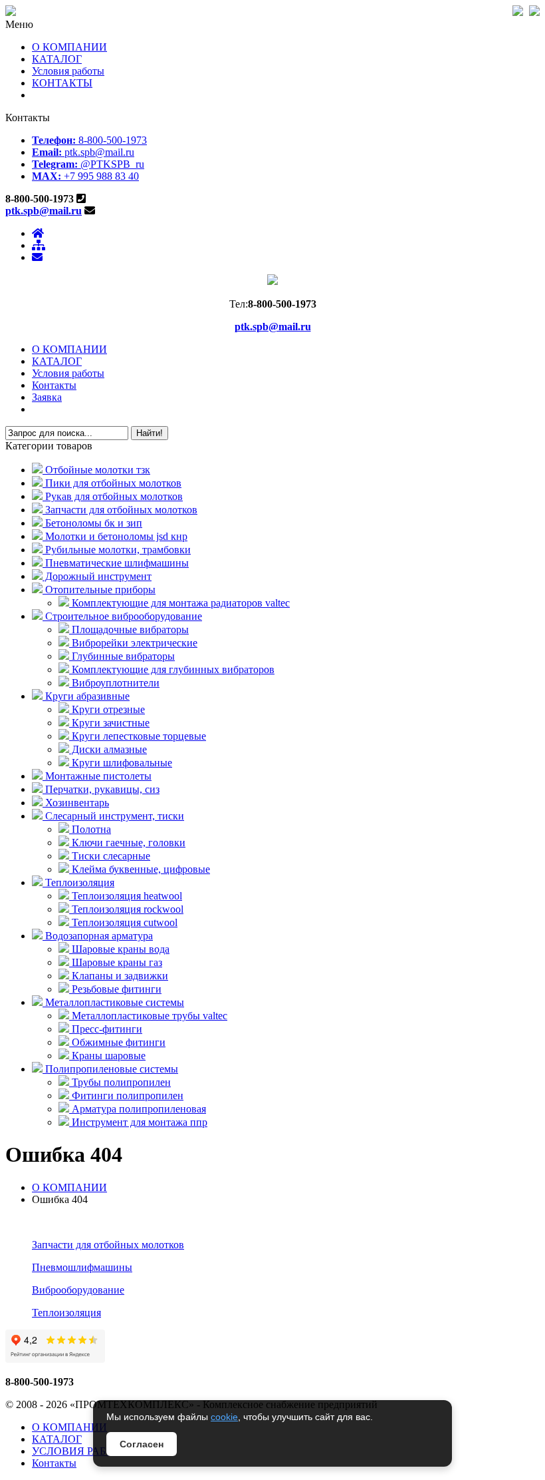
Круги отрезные (107, 709)
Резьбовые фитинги (115, 989)
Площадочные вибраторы (129, 629)
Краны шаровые (107, 1055)
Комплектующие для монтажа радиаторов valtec (179, 603)
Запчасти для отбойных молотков (120, 509)
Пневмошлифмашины (82, 1267)
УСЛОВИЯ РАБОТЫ (81, 1451)
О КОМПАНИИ (69, 47)
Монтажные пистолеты (97, 776)
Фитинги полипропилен (126, 1095)
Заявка (47, 397)
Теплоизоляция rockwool (126, 909)
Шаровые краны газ (115, 962)
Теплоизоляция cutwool (123, 922)
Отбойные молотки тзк (96, 469)
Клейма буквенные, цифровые (139, 869)
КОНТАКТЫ (62, 83)
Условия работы (68, 71)
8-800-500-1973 (89, 140)
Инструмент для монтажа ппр (138, 1122)
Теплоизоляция (78, 882)
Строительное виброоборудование (122, 616)
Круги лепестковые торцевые (137, 736)
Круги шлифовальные (120, 762)
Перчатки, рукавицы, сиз (101, 789)
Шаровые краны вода (119, 949)
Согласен (142, 1444)
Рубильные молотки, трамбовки (117, 549)
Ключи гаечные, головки (127, 842)
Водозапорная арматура (98, 935)
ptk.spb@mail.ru (83, 152)
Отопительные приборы (99, 589)
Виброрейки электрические (133, 642)
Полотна (90, 829)
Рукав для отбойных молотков (113, 496)
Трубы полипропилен (120, 1082)
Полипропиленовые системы (110, 1069)
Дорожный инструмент (97, 576)
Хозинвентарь (76, 802)
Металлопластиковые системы (113, 1002)
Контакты (54, 385)
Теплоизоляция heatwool (125, 895)
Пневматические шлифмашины (116, 563)
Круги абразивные (86, 696)
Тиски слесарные (109, 856)
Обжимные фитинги (117, 1042)
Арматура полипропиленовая (137, 1108)
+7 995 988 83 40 (85, 176)
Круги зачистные (109, 722)
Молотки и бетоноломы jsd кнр (115, 536)
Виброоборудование (78, 1290)
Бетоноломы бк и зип (92, 523)
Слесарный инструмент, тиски (113, 816)
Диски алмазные (108, 749)
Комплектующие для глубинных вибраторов (171, 669)
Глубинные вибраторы (122, 656)
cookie (224, 1416)
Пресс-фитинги (105, 1029)
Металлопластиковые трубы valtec (148, 1015)
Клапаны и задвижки (118, 975)
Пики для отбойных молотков (112, 483)
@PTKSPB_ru (88, 164)
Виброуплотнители (114, 682)
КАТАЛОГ (57, 59)
